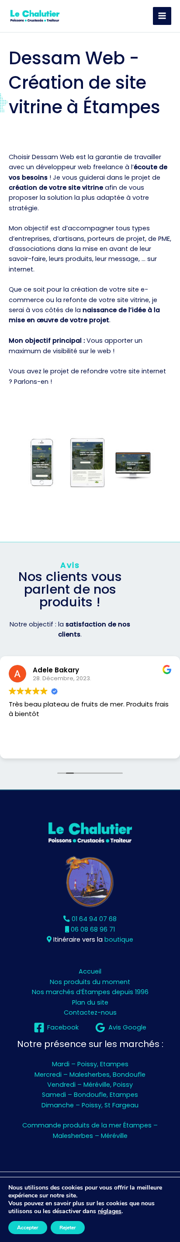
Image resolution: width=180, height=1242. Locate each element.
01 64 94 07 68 (93, 919)
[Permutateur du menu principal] (162, 16)
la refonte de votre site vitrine (102, 300)
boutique (118, 939)
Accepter (27, 1227)
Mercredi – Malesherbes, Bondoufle (90, 1074)
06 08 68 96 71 (92, 929)
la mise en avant (101, 248)
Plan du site (90, 1002)
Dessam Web (53, 157)
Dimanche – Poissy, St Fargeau (90, 1105)
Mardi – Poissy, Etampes (90, 1064)
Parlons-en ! (33, 381)
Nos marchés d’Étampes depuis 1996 (90, 992)
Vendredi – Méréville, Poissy (90, 1084)
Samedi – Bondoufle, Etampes (90, 1094)
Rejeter (67, 1227)
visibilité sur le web (82, 351)
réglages (109, 1211)
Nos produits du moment (90, 982)
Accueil (90, 971)
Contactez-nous (90, 1012)
